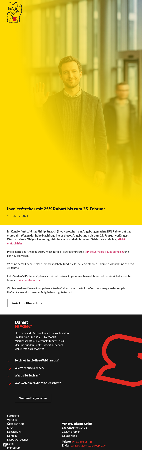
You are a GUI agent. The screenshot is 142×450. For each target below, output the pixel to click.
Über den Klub (15, 423)
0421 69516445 (82, 441)
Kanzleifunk (14, 431)
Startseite (13, 415)
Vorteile (12, 419)
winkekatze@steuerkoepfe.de (88, 445)
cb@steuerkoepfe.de (29, 280)
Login (10, 443)
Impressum (13, 447)
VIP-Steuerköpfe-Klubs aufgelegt (104, 251)
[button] (4, 445)
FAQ (10, 427)
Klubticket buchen (18, 439)
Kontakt (12, 435)
